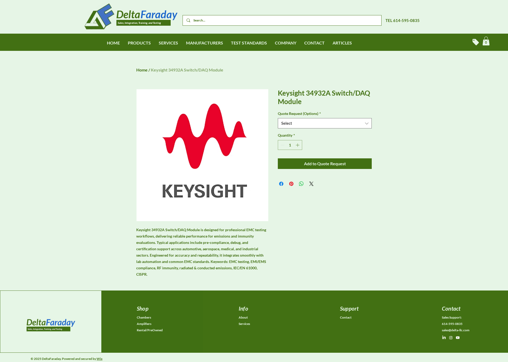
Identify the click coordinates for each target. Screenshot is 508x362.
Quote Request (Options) (299, 113)
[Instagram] (451, 338)
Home (142, 69)
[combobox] (325, 123)
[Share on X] (311, 184)
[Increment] (298, 145)
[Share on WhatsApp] (301, 184)
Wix (99, 359)
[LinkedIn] (444, 338)
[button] (486, 41)
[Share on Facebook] (281, 184)
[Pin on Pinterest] (291, 184)
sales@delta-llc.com (455, 330)
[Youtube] (458, 338)
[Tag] (475, 42)
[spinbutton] (290, 145)
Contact (346, 317)
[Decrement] (282, 145)
